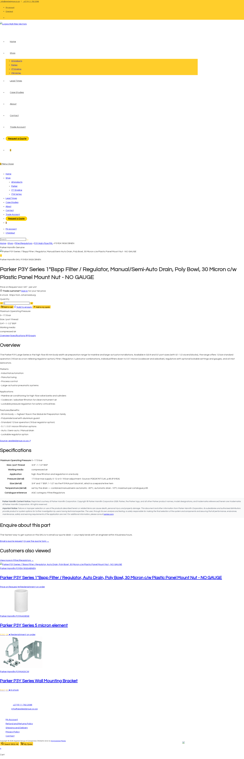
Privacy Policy (13, 732)
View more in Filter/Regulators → (17, 560)
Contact (10, 210)
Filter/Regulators (23, 243)
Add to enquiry (24, 307)
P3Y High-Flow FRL (43, 243)
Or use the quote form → (36, 541)
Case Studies (12, 202)
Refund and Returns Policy (19, 724)
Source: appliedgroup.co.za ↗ (15, 441)
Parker (14, 186)
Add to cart (8, 307)
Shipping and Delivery (17, 728)
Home (8, 174)
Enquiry (32, 335)
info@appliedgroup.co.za (10, 1)
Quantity (4, 299)
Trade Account (13, 214)
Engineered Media (58, 741)
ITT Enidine (16, 190)
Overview (5, 335)
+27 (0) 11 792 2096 (31, 1)
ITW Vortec (16, 194)
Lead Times (11, 198)
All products (16, 182)
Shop (8, 178)
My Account (12, 719)
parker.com (109, 514)
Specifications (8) (19, 335)
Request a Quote (16, 219)
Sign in (24, 291)
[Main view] (1, 255)
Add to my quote (43, 307)
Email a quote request (11, 541)
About (8, 206)
